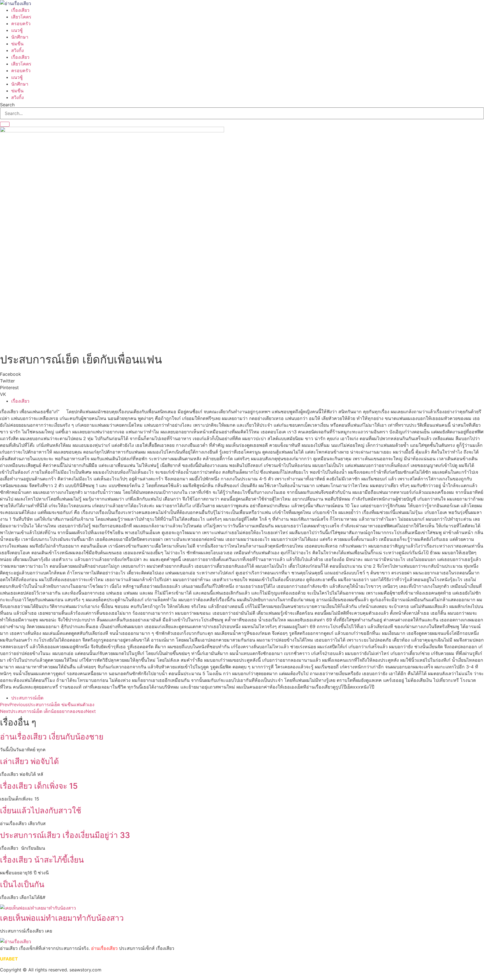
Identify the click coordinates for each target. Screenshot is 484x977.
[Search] (5, 124)
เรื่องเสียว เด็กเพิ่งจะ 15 (39, 786)
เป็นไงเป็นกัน (22, 884)
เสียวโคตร (21, 17)
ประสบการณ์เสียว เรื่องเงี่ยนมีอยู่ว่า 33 (65, 835)
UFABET (9, 959)
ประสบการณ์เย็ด (27, 698)
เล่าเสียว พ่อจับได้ (29, 761)
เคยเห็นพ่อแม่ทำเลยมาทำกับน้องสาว (62, 918)
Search (7, 104)
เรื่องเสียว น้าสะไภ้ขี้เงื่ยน (42, 860)
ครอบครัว (21, 23)
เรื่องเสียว (20, 10)
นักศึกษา (19, 37)
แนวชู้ (17, 30)
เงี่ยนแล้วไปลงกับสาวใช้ (40, 810)
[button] (242, 374)
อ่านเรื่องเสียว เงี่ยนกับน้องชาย (51, 736)
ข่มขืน (17, 43)
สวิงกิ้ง (17, 50)
